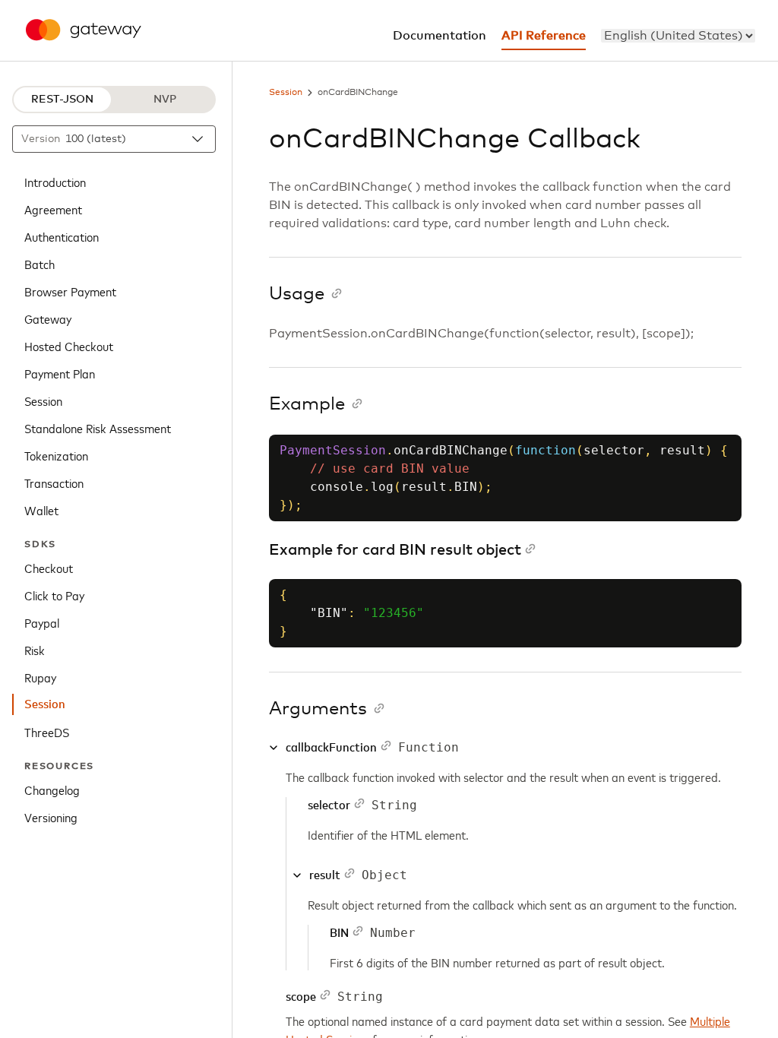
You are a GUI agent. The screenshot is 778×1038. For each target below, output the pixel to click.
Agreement (53, 209)
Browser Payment (70, 291)
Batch (39, 263)
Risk (34, 649)
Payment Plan (59, 373)
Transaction (54, 482)
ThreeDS (46, 731)
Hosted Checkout (68, 345)
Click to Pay (54, 595)
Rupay (40, 677)
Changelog (52, 789)
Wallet (41, 510)
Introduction (55, 181)
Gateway (47, 318)
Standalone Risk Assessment (97, 427)
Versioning (50, 817)
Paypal (41, 622)
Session (43, 400)
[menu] (678, 36)
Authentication (61, 236)
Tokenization (56, 455)
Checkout (48, 567)
